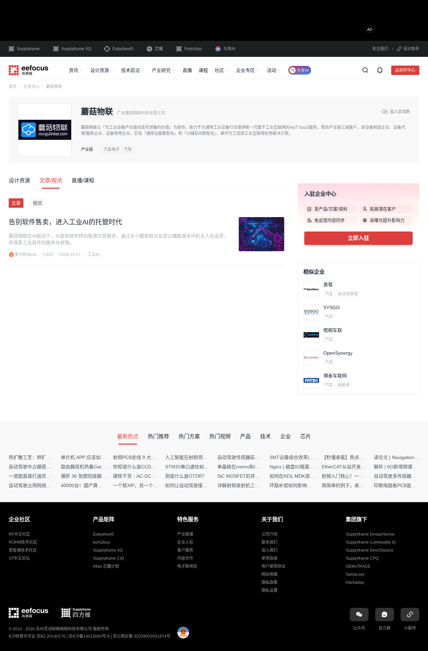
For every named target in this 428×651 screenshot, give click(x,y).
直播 (187, 70)
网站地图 (269, 574)
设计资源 (99, 70)
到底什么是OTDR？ (186, 476)
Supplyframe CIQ (108, 558)
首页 (13, 86)
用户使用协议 (273, 566)
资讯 (73, 70)
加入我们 (269, 550)
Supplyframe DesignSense (370, 534)
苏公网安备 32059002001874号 (142, 636)
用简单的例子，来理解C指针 (351, 485)
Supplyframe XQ (76, 48)
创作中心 (407, 70)
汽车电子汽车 (118, 149)
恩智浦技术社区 (23, 550)
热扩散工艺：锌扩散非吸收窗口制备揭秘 (51, 457)
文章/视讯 (50, 180)
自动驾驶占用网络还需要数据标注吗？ (48, 485)
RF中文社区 (19, 534)
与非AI (229, 48)
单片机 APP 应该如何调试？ (90, 457)
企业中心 (31, 86)
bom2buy (101, 542)
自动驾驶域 (348, 294)
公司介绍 (269, 534)
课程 (203, 70)
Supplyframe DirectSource (370, 550)
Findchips (193, 48)
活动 (271, 70)
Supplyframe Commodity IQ (371, 542)
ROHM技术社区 (23, 542)
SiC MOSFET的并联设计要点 (248, 476)
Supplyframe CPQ (362, 558)
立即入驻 (358, 238)
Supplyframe (28, 48)
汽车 (329, 294)
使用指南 (269, 558)
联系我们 (269, 542)
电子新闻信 (187, 566)
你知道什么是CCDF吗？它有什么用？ (152, 466)
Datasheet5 (122, 48)
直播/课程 (83, 180)
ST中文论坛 (19, 558)
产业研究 (161, 70)
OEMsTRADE (358, 566)
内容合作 (185, 558)
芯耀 (159, 48)
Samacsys (355, 574)
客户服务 (185, 550)
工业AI (93, 254)
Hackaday (355, 582)
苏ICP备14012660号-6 (89, 636)
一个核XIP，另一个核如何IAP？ (146, 485)
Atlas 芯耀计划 (106, 566)
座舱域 (344, 385)
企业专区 (245, 70)
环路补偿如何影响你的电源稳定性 (305, 485)
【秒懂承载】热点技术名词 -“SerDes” (361, 457)
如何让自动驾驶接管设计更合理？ (200, 485)
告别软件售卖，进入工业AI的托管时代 (65, 222)
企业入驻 (185, 542)
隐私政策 (269, 582)
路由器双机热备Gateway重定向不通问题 (103, 466)
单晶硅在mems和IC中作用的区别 (252, 466)
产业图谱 (185, 534)
